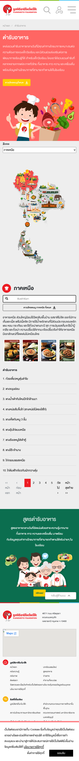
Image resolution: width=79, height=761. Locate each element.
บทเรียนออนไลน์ (50, 667)
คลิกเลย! (39, 593)
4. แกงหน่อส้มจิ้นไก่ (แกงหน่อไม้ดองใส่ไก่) (24, 409)
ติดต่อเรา (14, 680)
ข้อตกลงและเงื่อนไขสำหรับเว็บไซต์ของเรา (26, 685)
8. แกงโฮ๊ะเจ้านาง (12, 450)
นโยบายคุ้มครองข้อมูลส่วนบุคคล (56, 685)
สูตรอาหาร (47, 671)
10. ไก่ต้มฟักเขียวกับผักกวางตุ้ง (20, 470)
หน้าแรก (6, 26)
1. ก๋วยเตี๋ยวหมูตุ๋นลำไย (15, 378)
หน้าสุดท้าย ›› (69, 488)
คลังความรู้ (14, 671)
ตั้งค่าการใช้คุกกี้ (35, 753)
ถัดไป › (58, 488)
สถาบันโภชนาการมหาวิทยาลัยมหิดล (25, 713)
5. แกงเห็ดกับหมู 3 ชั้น (14, 419)
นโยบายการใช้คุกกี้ (34, 746)
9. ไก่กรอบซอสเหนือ (14, 460)
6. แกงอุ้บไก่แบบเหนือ (14, 429)
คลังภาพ (13, 676)
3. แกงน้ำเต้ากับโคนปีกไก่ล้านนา (20, 399)
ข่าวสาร (46, 676)
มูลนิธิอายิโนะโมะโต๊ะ (18, 704)
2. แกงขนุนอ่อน (11, 388)
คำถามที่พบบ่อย (50, 680)
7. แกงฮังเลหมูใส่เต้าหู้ (14, 439)
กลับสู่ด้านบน (58, 595)
